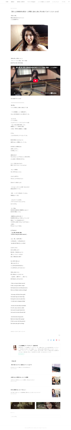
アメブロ (63, 1)
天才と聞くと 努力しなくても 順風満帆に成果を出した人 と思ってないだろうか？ (26, 392)
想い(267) (23, 331)
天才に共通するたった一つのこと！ (18, 389)
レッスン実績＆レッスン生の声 (44, 1)
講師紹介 (12, 1)
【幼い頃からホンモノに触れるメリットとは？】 (21, 364)
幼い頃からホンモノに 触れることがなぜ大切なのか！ (21, 367)
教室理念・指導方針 (21, 1)
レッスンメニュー (55, 1)
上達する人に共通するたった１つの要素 (19, 377)
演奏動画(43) (13, 331)
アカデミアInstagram (31, 1)
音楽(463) (16, 331)
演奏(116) (20, 331)
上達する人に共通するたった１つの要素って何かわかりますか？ (23, 379)
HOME (7, 1)
